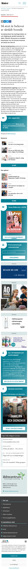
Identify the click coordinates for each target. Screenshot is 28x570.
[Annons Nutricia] (14, 341)
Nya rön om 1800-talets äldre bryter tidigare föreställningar (16, 151)
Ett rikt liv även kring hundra (16, 144)
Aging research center (9, 536)
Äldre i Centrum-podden (14, 428)
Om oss (5, 500)
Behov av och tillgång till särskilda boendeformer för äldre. (14, 125)
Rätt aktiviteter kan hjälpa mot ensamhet (16, 186)
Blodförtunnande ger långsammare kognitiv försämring (16, 177)
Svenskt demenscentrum (10, 533)
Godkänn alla (14, 556)
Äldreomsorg (11, 134)
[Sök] (19, 3)
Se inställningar (14, 564)
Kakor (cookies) (7, 514)
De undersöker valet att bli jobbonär (15, 194)
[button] (25, 541)
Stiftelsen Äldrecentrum (10, 526)
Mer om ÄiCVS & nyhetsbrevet (14, 381)
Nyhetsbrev (6, 507)
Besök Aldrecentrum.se (11, 491)
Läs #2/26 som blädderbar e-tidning (14, 237)
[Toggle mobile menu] (24, 3)
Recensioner (10, 142)
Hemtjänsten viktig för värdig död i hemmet (16, 158)
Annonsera (6, 511)
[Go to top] (14, 567)
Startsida (3, 8)
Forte (4, 529)
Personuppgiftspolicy (9, 518)
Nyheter (9, 8)
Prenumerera (7, 504)
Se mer (14, 165)
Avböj (14, 560)
